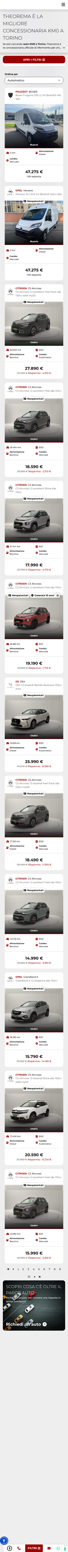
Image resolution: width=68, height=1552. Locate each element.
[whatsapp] (58, 1548)
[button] (4, 1540)
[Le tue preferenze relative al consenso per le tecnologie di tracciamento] (65, 1549)
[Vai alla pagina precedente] (13, 1269)
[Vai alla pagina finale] (39, 1276)
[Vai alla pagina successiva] (34, 1276)
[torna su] (9, 1548)
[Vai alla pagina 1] (8, 1269)
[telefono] (19, 1548)
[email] (49, 1548)
